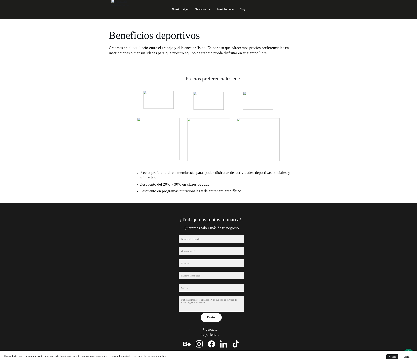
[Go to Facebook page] (211, 344)
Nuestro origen (180, 9)
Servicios (200, 9)
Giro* (182, 245)
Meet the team (225, 9)
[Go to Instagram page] (199, 344)
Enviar (211, 317)
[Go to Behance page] (187, 344)
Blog (242, 9)
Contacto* (185, 269)
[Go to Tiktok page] (235, 344)
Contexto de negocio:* (192, 293)
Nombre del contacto (191, 257)
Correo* (183, 281)
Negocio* (184, 232)
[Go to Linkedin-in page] (223, 344)
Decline (406, 357)
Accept (392, 357)
